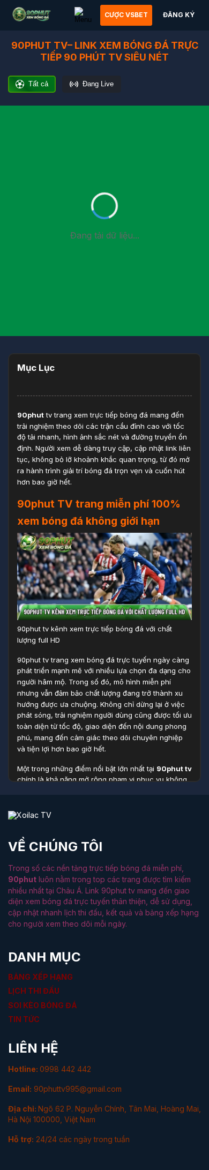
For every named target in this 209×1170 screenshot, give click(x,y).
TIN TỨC (24, 1019)
